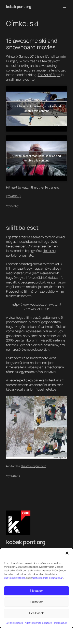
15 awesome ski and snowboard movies (31, 43)
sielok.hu (49, 250)
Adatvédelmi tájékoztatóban (47, 578)
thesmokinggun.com (33, 466)
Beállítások (36, 613)
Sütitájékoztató (14, 623)
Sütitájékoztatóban (15, 578)
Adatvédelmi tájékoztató (38, 623)
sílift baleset (22, 227)
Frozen (11, 291)
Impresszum (60, 623)
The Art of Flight (49, 74)
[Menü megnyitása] (64, 6)
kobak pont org (18, 6)
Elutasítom (36, 602)
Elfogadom (36, 590)
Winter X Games (17, 56)
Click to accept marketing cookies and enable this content (36, 108)
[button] (67, 553)
